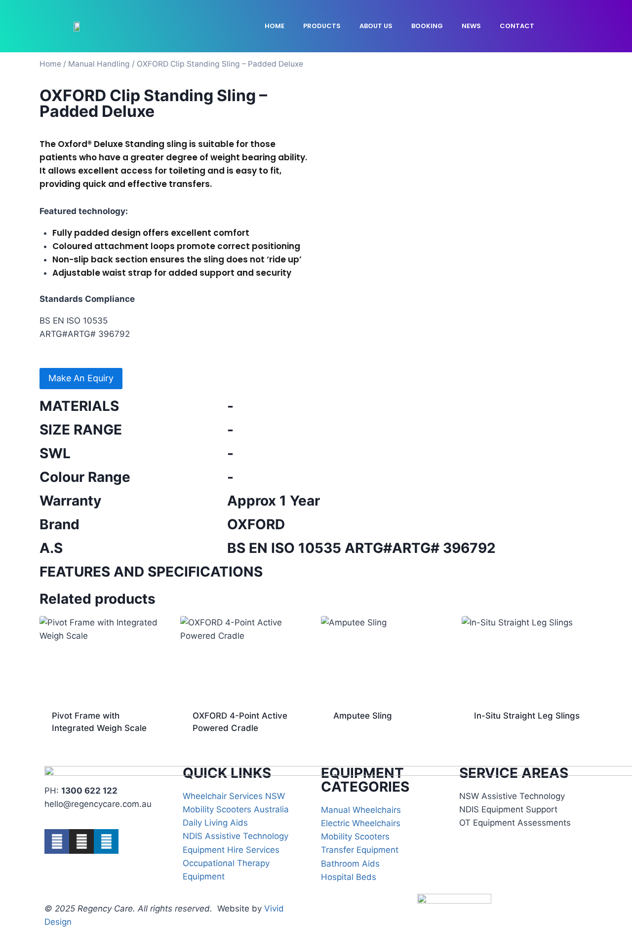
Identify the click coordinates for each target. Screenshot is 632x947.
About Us (376, 26)
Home (274, 26)
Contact (517, 26)
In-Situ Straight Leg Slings (527, 716)
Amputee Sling (362, 716)
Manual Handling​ (99, 64)
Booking (427, 26)
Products (322, 26)
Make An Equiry (81, 378)
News (471, 26)
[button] (570, 26)
